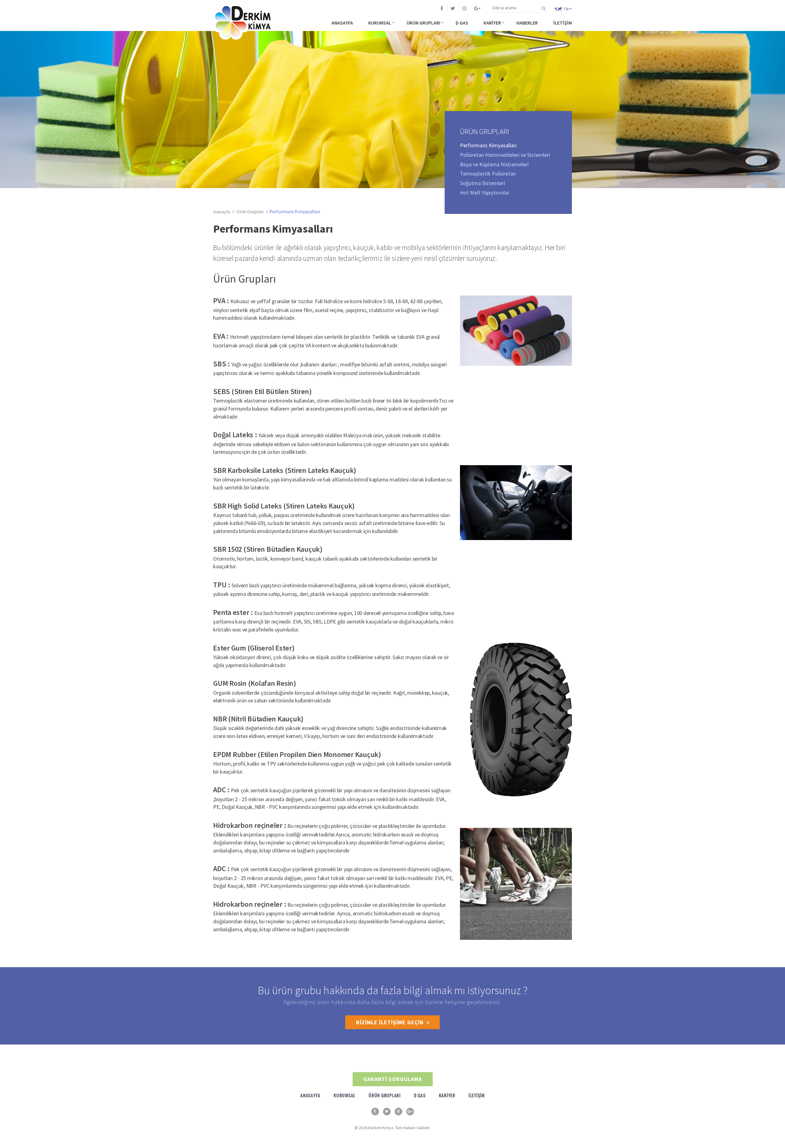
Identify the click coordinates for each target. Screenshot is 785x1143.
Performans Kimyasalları (294, 211)
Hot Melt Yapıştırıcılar (484, 192)
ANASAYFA (342, 23)
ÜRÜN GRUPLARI (423, 23)
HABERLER (527, 23)
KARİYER (492, 23)
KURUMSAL (379, 23)
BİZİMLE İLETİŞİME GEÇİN (389, 1022)
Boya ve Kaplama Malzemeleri (494, 164)
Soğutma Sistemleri (482, 183)
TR (565, 9)
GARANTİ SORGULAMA (392, 1079)
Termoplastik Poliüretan (488, 173)
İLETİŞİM (562, 23)
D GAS (462, 23)
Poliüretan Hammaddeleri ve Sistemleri (505, 154)
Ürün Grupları (250, 211)
